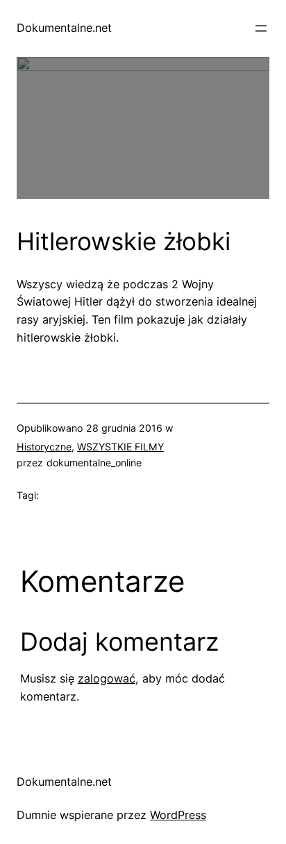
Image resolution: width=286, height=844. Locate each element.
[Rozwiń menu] (261, 28)
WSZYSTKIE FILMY (120, 446)
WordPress (178, 815)
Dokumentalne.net (64, 28)
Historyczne (44, 446)
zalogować (106, 678)
